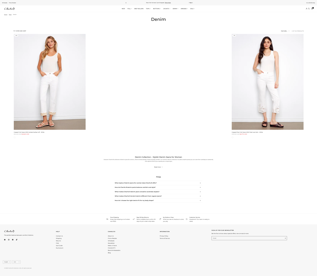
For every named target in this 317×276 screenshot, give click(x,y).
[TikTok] (18, 239)
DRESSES (184, 8)
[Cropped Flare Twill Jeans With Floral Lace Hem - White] (268, 82)
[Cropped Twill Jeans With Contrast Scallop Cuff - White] (50, 82)
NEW (123, 8)
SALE (192, 8)
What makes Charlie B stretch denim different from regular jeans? (138, 196)
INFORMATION (165, 231)
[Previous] (126, 3)
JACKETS (166, 8)
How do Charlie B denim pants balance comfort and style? (135, 187)
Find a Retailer (12, 2)
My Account (59, 248)
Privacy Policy (164, 236)
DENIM (175, 8)
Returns (58, 241)
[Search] (308, 8)
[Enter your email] (285, 238)
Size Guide (59, 245)
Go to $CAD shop (310, 2)
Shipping (59, 238)
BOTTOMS (156, 8)
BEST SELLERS (138, 8)
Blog (109, 253)
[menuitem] (4, 3)
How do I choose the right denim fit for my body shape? (134, 200)
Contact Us (59, 236)
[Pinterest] (14, 240)
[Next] (191, 3)
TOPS (147, 8)
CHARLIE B (111, 231)
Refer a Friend (112, 245)
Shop (10, 14)
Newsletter (111, 243)
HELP (58, 231)
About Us (111, 236)
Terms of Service (165, 238)
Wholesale (4, 2)
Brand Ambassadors (114, 250)
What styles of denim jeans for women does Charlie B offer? (136, 183)
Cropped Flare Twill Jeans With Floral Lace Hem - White (247, 132)
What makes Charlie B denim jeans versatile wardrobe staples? (137, 191)
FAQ (57, 243)
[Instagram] (10, 240)
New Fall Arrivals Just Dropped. (158, 2)
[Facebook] (6, 240)
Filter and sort (21, 31)
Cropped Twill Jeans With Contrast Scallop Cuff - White (29, 132)
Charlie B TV (111, 248)
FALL (129, 8)
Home (5, 14)
